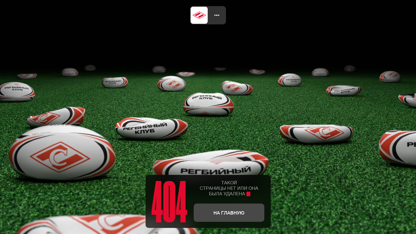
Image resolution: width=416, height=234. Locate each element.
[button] (216, 15)
